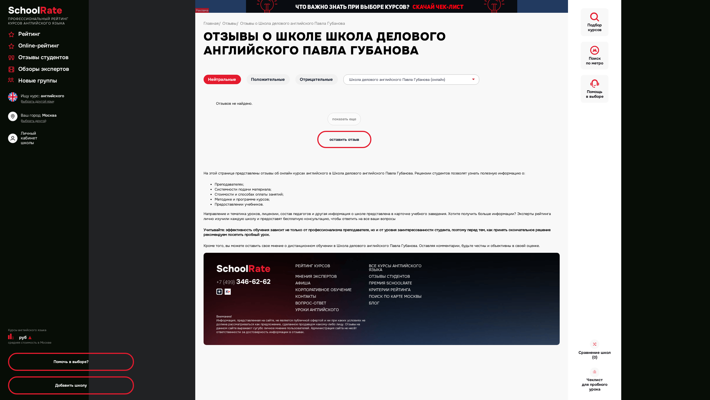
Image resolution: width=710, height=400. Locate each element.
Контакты (305, 296)
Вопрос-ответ (310, 303)
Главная (211, 23)
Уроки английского (317, 310)
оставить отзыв (344, 139)
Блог (374, 303)
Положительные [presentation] (268, 79)
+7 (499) (243, 282)
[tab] (222, 79)
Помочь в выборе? (71, 361)
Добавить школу (71, 385)
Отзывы (229, 23)
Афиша (302, 283)
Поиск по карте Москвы (395, 296)
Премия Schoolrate (390, 283)
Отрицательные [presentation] (316, 79)
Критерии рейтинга (389, 290)
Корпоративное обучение (323, 290)
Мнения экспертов (316, 276)
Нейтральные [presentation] (222, 79)
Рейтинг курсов (312, 266)
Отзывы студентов (389, 276)
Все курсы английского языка (395, 268)
